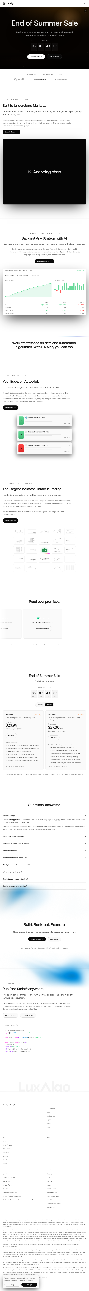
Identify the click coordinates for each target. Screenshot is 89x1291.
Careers (5, 1156)
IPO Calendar (51, 1200)
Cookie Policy (30, 1280)
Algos (49, 1120)
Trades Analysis (22, 275)
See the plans (54, 56)
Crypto (49, 1181)
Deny (12, 1285)
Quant (57, 819)
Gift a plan (6, 1149)
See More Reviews (41, 628)
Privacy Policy (7, 1185)
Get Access (9, 408)
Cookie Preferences (10, 1192)
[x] (7, 1105)
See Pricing (54, 939)
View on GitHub (28, 1015)
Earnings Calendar (53, 1196)
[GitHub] (14, 1105)
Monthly (40, 704)
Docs (4, 1138)
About (5, 1174)
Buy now (11, 735)
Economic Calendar (54, 1203)
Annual (49, 704)
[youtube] (3, 1105)
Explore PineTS (10, 1015)
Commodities (51, 1189)
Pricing (49, 1127)
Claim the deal (35, 56)
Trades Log (35, 275)
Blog (4, 1141)
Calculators (51, 1207)
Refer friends (7, 1145)
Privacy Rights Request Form (13, 1196)
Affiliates (6, 1152)
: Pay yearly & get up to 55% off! (44, 948)
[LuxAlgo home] (8, 3)
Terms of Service (9, 1178)
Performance (9, 275)
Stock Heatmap (52, 1192)
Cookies (5, 1189)
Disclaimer (6, 1181)
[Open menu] (84, 3)
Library (49, 1123)
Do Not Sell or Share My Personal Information (19, 1200)
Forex (48, 1185)
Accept (29, 1285)
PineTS (49, 1138)
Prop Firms (6, 1160)
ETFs (48, 1178)
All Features (51, 1109)
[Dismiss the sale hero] (85, 10)
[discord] (10, 1105)
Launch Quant (10, 132)
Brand (5, 1163)
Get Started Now (43, 261)
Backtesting (51, 1116)
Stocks (49, 1174)
